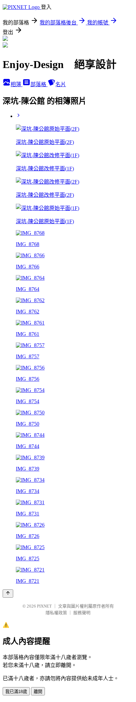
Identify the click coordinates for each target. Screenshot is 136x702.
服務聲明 (81, 612)
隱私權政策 (56, 612)
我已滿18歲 (16, 691)
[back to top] (8, 593)
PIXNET (44, 606)
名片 (60, 84)
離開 (38, 691)
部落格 (39, 84)
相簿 (16, 84)
